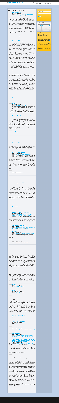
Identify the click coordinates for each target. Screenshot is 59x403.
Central (21, 42)
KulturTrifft (32, 343)
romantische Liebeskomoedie (26, 227)
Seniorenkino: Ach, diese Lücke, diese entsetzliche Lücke (22, 327)
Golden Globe (19, 336)
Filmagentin (25, 185)
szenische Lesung (28, 343)
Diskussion (21, 215)
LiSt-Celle (28, 14)
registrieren (43, 36)
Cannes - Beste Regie (20, 154)
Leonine (27, 228)
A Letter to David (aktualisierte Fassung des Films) (21, 212)
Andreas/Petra (17, 72)
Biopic (23, 72)
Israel (32, 215)
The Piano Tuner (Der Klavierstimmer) (18, 296)
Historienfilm (21, 105)
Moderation (25, 215)
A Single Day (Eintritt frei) (16, 12)
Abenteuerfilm (24, 233)
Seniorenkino (31, 227)
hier (49, 40)
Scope (27, 117)
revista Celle (27, 15)
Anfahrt (48, 3)
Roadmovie (17, 185)
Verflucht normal (15, 70)
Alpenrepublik (22, 286)
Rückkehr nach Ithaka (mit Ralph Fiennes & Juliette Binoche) (22, 251)
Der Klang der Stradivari (16, 115)
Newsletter (45, 3)
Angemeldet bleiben (41, 14)
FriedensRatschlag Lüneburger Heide (20, 15)
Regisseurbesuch (25, 144)
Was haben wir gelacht (16, 40)
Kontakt (50, 3)
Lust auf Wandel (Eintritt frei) (17, 142)
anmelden (48, 38)
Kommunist (14, 103)
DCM (18, 298)
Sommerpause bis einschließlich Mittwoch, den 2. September (22, 35)
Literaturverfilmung (21, 185)
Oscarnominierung (18, 335)
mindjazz (30, 215)
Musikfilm (19, 117)
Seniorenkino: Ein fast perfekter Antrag (19, 225)
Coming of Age (33, 329)
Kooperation (20, 14)
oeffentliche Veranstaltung (19, 343)
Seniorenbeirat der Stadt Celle (21, 228)
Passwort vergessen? (41, 19)
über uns (37, 3)
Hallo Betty (14, 284)
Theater (24, 343)
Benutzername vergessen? (42, 18)
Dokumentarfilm (24, 14)
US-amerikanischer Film (19, 233)
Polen (29, 154)
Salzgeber (25, 105)
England (25, 72)
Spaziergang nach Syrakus (16, 200)
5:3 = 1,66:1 (31, 154)
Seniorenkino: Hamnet (16, 333)
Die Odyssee (14, 231)
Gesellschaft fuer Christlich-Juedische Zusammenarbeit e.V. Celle (24, 214)
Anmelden (39, 16)
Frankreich (22, 117)
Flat (27, 154)
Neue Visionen (25, 154)
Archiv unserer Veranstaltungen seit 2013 (19, 387)
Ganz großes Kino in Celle (24, 36)
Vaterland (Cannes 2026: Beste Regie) (18, 152)
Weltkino (25, 117)
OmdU (15, 15)
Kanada (16, 298)
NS (29, 358)
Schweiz (19, 286)
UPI (31, 233)
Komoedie (21, 72)
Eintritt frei (17, 14)
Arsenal (28, 358)
